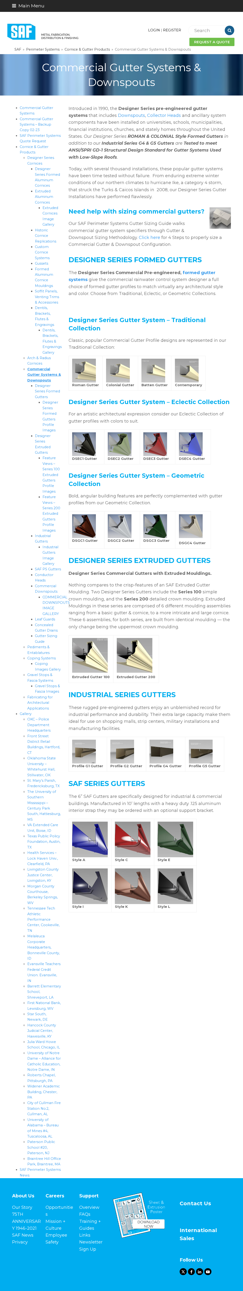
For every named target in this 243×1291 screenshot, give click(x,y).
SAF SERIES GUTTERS (107, 783)
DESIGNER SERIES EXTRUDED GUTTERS (139, 560)
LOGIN (154, 30)
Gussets (41, 263)
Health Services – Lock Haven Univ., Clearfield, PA (42, 858)
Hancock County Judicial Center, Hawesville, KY (41, 1031)
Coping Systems (41, 658)
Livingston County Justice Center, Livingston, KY (43, 875)
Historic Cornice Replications (45, 235)
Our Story (22, 1207)
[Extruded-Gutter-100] (90, 671)
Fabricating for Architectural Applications (40, 702)
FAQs (84, 1214)
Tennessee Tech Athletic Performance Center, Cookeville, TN (43, 919)
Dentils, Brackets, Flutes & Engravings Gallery (52, 341)
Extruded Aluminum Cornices (44, 197)
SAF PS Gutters (48, 569)
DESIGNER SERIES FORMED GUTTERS (135, 260)
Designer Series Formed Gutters (47, 391)
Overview (89, 1207)
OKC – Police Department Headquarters (39, 725)
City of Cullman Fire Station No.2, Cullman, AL (44, 1108)
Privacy (20, 1242)
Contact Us (195, 1203)
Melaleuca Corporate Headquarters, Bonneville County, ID (43, 947)
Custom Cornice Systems (42, 252)
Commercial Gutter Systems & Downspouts (44, 374)
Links (84, 1235)
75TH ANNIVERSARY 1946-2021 (26, 1221)
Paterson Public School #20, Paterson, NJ (41, 1147)
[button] (28, 6)
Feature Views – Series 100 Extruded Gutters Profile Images (51, 474)
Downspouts (131, 115)
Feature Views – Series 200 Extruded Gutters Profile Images (51, 513)
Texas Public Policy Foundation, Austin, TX (43, 841)
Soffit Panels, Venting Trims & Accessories (47, 297)
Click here (149, 237)
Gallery (26, 714)
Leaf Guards (45, 619)
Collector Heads (164, 115)
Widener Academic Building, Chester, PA (43, 1092)
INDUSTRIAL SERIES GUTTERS (122, 695)
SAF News (22, 1235)
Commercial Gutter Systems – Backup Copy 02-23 (36, 124)
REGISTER (172, 30)
